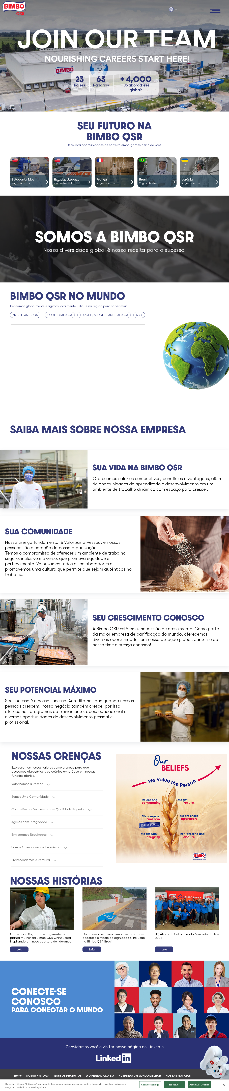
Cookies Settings (150, 1084)
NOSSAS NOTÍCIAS (178, 1075)
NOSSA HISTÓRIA (37, 1075)
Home (18, 1075)
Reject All (174, 1084)
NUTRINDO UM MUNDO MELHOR (140, 1075)
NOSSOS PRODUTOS (68, 1075)
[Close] (223, 1084)
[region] (114, 1085)
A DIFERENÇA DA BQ (100, 1075)
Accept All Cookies (199, 1084)
